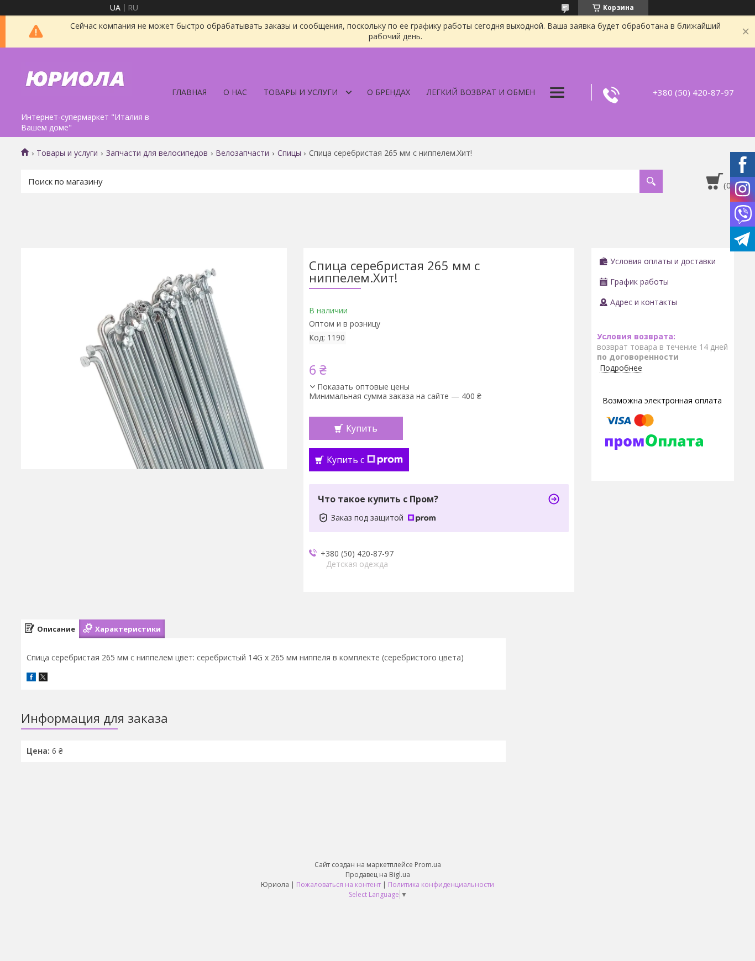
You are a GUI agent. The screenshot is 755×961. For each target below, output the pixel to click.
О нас (235, 92)
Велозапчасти (242, 153)
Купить (362, 428)
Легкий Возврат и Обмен (481, 92)
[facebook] (31, 678)
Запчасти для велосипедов (157, 153)
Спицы (289, 153)
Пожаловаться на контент (338, 884)
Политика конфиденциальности (441, 884)
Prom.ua (428, 864)
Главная (189, 92)
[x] (43, 678)
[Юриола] (76, 77)
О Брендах (388, 92)
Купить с (345, 460)
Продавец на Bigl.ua (377, 874)
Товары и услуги (301, 92)
